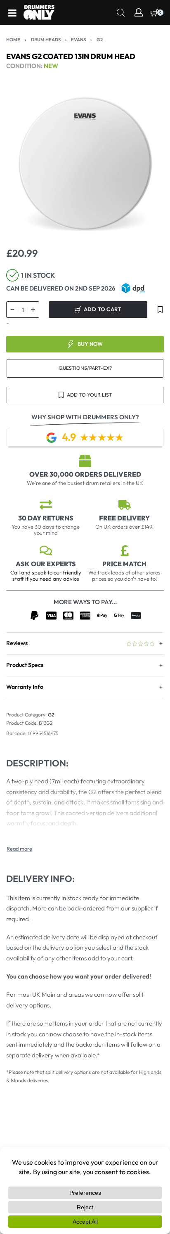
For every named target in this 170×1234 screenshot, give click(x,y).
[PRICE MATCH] (124, 550)
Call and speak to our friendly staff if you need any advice (45, 575)
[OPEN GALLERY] (85, 163)
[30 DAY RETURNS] (46, 505)
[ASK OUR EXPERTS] (46, 550)
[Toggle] (19, 848)
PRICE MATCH (124, 564)
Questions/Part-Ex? (85, 368)
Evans (78, 40)
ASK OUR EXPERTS (46, 564)
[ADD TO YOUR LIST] (160, 309)
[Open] (12, 13)
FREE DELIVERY (124, 518)
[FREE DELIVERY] (124, 505)
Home (13, 40)
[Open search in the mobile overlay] (121, 12)
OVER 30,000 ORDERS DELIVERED (85, 474)
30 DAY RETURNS (45, 518)
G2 (100, 40)
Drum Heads (46, 40)
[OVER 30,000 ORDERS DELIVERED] (85, 461)
